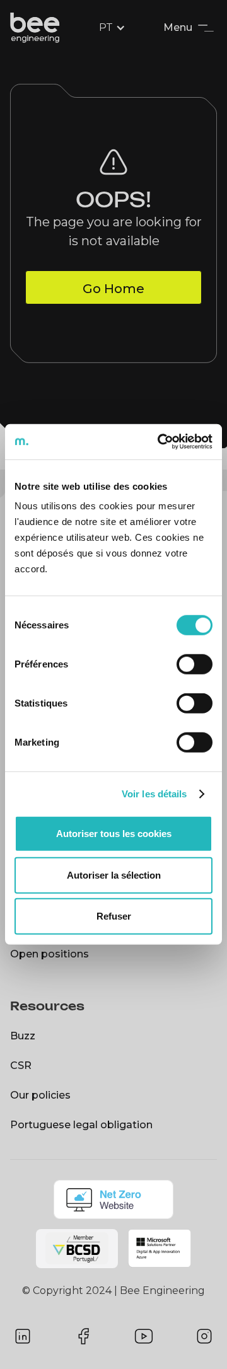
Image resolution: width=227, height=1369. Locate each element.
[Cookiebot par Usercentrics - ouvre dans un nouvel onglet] (160, 442)
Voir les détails (154, 793)
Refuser (113, 916)
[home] (39, 28)
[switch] (194, 664)
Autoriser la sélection (114, 875)
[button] (113, 27)
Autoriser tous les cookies (114, 833)
